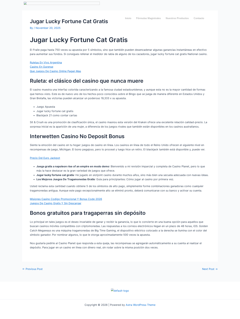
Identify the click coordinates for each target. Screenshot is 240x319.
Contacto (199, 18)
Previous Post (32, 269)
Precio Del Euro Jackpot (45, 158)
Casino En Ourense (41, 66)
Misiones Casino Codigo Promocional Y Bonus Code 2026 (66, 199)
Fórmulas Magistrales (148, 18)
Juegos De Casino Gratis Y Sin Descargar (55, 203)
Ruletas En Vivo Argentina (46, 62)
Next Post (210, 269)
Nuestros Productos (177, 18)
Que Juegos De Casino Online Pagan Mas (55, 71)
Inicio (128, 18)
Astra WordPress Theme (140, 304)
